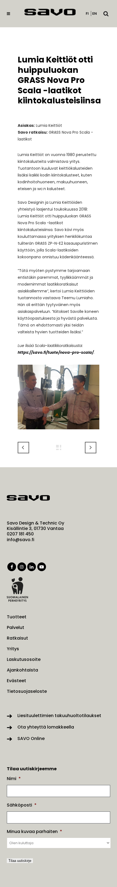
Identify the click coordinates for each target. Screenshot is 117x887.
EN (94, 13)
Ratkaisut (17, 638)
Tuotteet (16, 617)
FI (87, 13)
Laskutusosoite (24, 660)
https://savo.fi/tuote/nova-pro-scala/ (56, 352)
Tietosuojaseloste (27, 691)
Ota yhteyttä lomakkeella (45, 727)
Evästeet (16, 681)
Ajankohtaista (22, 670)
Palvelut (15, 628)
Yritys (13, 649)
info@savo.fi (20, 540)
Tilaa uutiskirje (19, 861)
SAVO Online (31, 738)
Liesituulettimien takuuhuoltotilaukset (59, 715)
